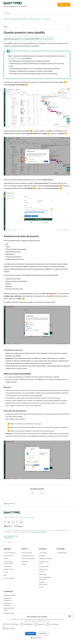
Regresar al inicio (9, 503)
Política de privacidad (27, 558)
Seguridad (24, 561)
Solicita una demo (9, 578)
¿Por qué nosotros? (10, 552)
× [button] (72, 616)
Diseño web (42, 574)
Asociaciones (8, 566)
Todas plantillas (43, 566)
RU (9, 542)
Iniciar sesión (64, 4)
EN (5, 542)
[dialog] (37, 627)
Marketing (42, 555)
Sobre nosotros (8, 555)
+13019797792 (8, 538)
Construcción (43, 552)
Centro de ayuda (26, 552)
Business (42, 39)
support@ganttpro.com (11, 536)
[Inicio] (12, 513)
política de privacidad (39, 532)
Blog (5, 575)
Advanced (22, 39)
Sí (32, 493)
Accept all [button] (30, 633)
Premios (6, 558)
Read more (47, 621)
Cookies (23, 564)
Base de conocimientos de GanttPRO (15, 19)
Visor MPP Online (62, 552)
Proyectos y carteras (34, 19)
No (42, 493)
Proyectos (46, 19)
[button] (37, 638)
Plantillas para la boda (45, 558)
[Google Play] (18, 526)
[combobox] (69, 616)
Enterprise (49, 39)
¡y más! (41, 587)
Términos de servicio (27, 555)
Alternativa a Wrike (9, 595)
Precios (6, 572)
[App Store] (8, 526)
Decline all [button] (43, 633)
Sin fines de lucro (9, 569)
